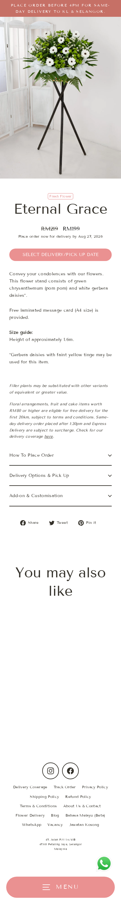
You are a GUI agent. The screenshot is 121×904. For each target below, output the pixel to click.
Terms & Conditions (38, 806)
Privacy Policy (95, 787)
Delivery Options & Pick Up (39, 475)
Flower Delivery (30, 815)
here (48, 436)
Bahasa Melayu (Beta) (85, 815)
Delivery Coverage (30, 787)
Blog (55, 815)
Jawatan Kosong (84, 824)
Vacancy (55, 824)
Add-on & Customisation (36, 495)
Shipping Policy (44, 796)
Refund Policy (78, 796)
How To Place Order (31, 455)
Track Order (65, 787)
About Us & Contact (82, 806)
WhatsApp (32, 824)
